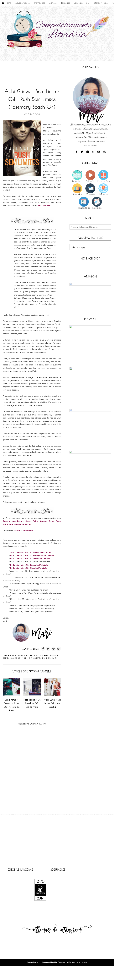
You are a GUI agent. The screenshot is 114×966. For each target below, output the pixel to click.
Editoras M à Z (100, 2)
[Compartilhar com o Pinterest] (53, 649)
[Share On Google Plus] (59, 649)
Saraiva (17, 524)
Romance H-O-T (25, 658)
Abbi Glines (12, 655)
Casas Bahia (31, 521)
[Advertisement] (53, 72)
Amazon (6, 521)
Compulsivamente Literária (46, 962)
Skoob (17, 530)
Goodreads (28, 530)
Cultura (43, 521)
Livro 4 (37, 655)
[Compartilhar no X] (48, 649)
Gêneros (53, 2)
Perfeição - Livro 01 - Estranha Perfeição (29, 565)
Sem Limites (53, 658)
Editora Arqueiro (25, 655)
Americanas (17, 521)
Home (7, 2)
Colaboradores (22, 2)
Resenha (45, 655)
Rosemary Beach (40, 658)
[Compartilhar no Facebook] (43, 649)
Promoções (39, 2)
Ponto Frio (8, 524)
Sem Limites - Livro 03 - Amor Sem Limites (30, 559)
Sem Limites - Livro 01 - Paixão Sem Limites (30, 552)
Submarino (27, 524)
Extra (51, 521)
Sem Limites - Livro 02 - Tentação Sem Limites (32, 555)
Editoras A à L (81, 2)
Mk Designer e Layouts (77, 962)
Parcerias (65, 2)
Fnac (58, 521)
